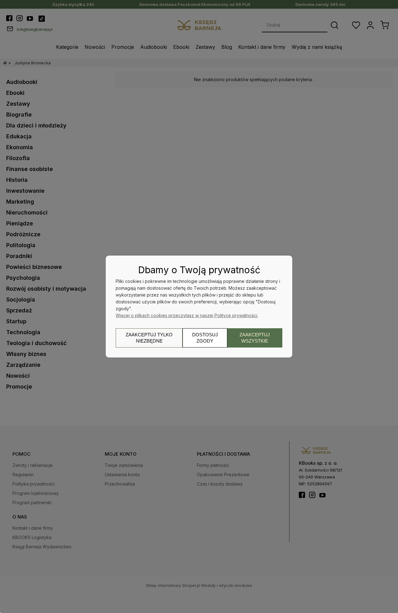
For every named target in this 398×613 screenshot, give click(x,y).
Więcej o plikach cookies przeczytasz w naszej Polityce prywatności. (187, 315)
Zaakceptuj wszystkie (254, 337)
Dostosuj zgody (205, 337)
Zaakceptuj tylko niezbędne (149, 337)
